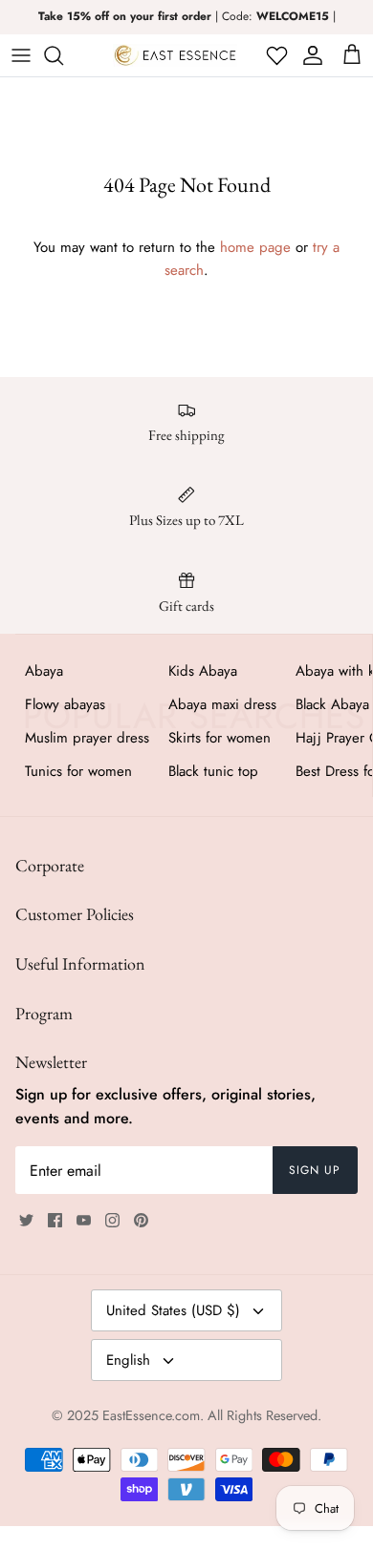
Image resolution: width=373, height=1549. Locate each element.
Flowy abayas (65, 704)
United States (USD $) (173, 1310)
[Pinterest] (141, 1220)
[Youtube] (84, 1220)
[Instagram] (112, 1220)
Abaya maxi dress (222, 704)
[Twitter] (26, 1220)
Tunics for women (78, 771)
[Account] (309, 55)
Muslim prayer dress (87, 737)
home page (255, 247)
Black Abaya (332, 704)
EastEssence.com (151, 1415)
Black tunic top (213, 771)
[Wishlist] (275, 55)
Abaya (44, 670)
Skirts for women (219, 737)
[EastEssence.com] (175, 55)
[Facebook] (55, 1220)
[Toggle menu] (21, 55)
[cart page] (352, 55)
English (128, 1360)
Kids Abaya (202, 670)
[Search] (63, 55)
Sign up (314, 1170)
